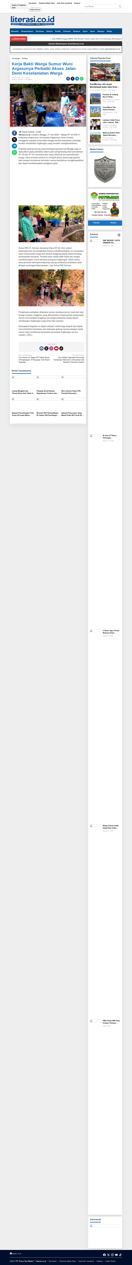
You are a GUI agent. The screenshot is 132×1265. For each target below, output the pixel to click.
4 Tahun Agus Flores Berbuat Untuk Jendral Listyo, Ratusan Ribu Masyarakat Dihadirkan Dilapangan (111, 632)
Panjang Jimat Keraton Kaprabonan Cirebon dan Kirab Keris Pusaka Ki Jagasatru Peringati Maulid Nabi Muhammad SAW (47, 392)
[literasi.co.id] (32, 20)
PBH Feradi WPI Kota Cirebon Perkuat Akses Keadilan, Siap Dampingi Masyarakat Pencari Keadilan (111, 1022)
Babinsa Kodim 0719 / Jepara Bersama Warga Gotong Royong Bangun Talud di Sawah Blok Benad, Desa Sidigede (111, 134)
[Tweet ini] (73, 79)
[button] (120, 6)
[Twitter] (46, 348)
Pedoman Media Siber (67, 1261)
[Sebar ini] (68, 79)
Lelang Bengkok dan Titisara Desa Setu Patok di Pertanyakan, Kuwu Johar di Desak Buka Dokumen (23, 392)
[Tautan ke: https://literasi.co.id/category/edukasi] (119, 235)
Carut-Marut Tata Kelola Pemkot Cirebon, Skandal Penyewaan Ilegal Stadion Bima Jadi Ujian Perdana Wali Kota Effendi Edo (110, 108)
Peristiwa (20, 79)
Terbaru (113, 223)
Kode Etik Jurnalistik (86, 1261)
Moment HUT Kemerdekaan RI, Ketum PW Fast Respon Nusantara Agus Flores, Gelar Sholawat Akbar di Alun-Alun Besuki (47, 414)
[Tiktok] (61, 348)
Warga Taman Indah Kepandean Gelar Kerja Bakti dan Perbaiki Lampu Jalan (111, 827)
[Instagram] (51, 348)
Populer (96, 223)
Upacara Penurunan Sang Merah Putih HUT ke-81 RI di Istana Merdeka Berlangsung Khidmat (72, 414)
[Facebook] (41, 348)
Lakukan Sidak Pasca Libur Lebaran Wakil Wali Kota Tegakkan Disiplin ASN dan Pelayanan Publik (111, 121)
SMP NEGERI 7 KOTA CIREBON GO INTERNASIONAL (111, 241)
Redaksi (100, 1261)
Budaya (14, 79)
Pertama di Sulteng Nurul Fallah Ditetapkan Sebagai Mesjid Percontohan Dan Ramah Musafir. (111, 96)
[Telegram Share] (77, 79)
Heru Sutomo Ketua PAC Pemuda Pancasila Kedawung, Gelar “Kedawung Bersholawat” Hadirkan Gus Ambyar (71, 392)
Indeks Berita (110, 1261)
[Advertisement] (51, 185)
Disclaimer (53, 1261)
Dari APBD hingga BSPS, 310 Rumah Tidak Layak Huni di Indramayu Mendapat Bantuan (75, 39)
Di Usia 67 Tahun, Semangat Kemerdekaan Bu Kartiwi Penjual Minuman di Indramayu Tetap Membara (110, 437)
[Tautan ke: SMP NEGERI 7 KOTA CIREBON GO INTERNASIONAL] (95, 336)
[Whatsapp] (82, 79)
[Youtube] (56, 348)
